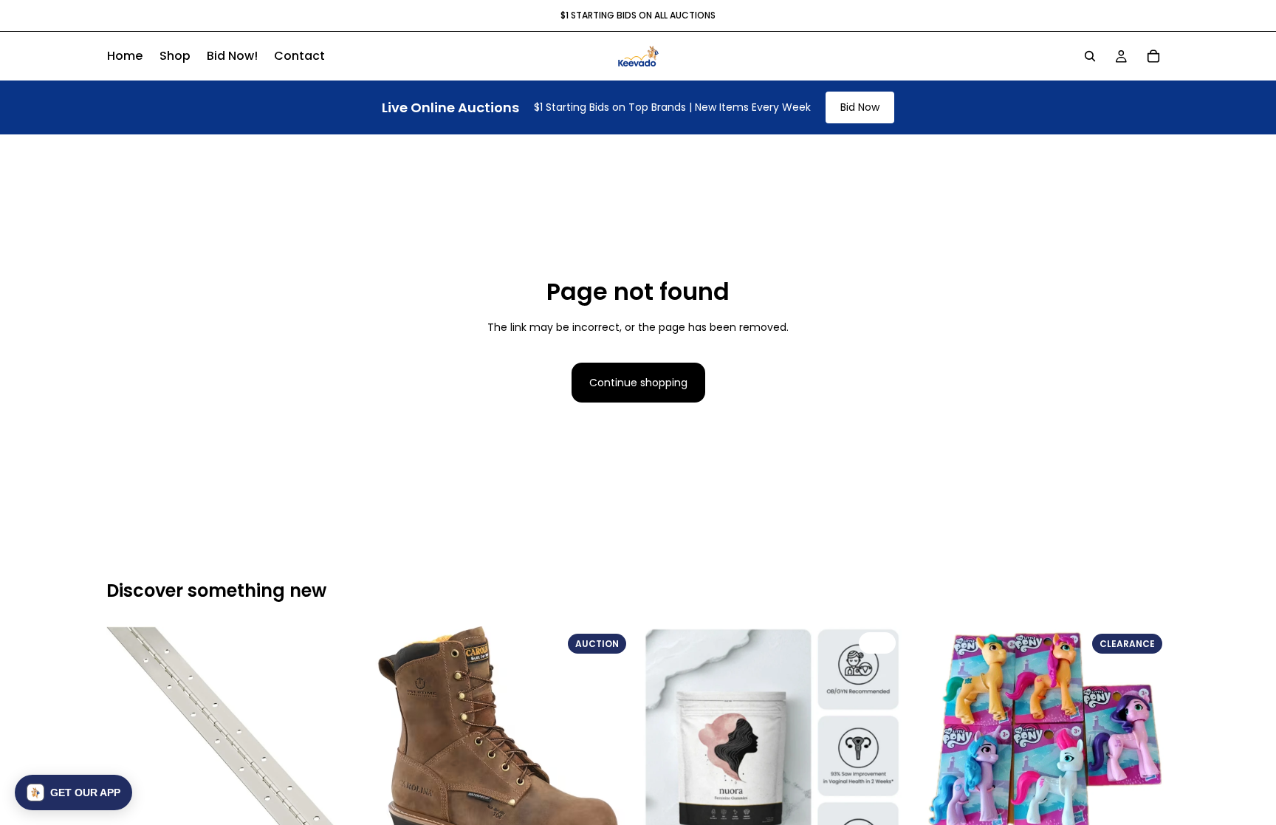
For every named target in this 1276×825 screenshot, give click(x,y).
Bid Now (859, 107)
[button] (73, 792)
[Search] (1090, 56)
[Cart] (1153, 56)
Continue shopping (638, 382)
